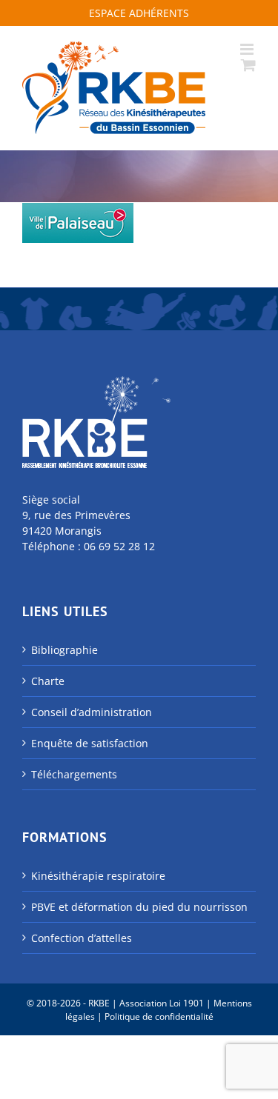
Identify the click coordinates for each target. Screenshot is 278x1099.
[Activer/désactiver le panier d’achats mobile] (248, 65)
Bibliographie (64, 650)
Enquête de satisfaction (89, 743)
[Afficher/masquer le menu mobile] (248, 49)
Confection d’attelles (81, 938)
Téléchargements (74, 774)
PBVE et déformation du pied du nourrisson (139, 907)
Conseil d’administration (91, 712)
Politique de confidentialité (159, 1016)
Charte (47, 681)
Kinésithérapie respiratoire (98, 876)
